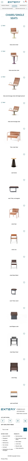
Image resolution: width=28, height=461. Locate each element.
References (5, 442)
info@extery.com (21, 409)
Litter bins (18, 443)
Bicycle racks (19, 446)
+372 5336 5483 (20, 411)
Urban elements (20, 448)
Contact (5, 447)
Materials (5, 440)
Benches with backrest (7, 8)
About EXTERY (6, 436)
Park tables (18, 441)
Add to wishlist (24, 26)
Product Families (5, 5)
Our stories (5, 445)
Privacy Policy (4, 458)
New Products (23, 5)
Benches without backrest (22, 8)
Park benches (19, 436)
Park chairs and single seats (21, 439)
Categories (14, 5)
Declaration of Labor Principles (8, 450)
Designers (5, 438)
